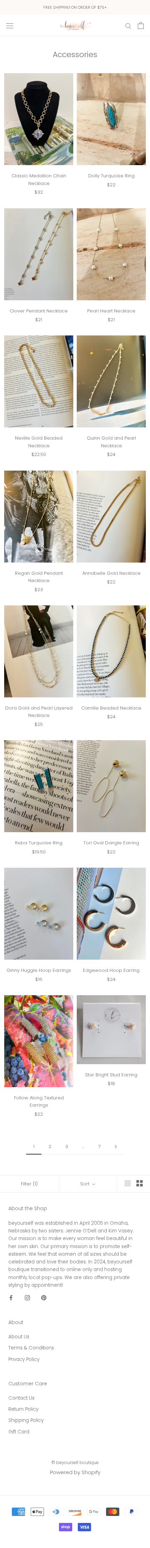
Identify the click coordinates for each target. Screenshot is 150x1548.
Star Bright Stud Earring (111, 1074)
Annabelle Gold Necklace (111, 573)
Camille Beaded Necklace (111, 708)
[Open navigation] (9, 25)
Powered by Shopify (75, 1472)
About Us (18, 1336)
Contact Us (21, 1398)
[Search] (128, 25)
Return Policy (23, 1409)
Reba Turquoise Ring (38, 842)
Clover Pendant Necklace (39, 311)
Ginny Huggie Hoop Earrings (39, 970)
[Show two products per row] (139, 1183)
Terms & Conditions (31, 1348)
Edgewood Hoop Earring (111, 970)
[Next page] (116, 1147)
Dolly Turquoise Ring (111, 175)
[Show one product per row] (128, 1183)
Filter (29, 1184)
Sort (85, 1184)
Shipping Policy (26, 1420)
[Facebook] (11, 1297)
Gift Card (18, 1432)
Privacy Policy (23, 1359)
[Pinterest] (43, 1297)
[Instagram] (27, 1297)
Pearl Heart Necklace (111, 311)
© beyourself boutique (75, 1462)
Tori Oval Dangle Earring (111, 842)
